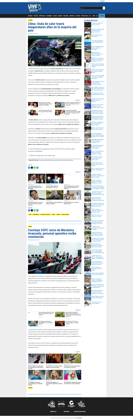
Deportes (72, 15)
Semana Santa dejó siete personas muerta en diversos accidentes (56, 160)
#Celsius (73, 149)
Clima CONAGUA (36, 214)
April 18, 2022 (51, 155)
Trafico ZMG (84, 15)
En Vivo (102, 15)
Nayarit (60, 15)
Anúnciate (53, 411)
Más (94, 15)
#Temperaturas (46, 149)
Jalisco (55, 15)
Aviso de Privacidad (80, 411)
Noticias (36, 15)
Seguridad (49, 15)
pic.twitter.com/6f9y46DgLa (35, 151)
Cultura (78, 15)
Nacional (65, 15)
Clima (30, 214)
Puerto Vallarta (65, 214)
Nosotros (66, 411)
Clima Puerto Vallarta (45, 214)
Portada (30, 15)
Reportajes (42, 15)
